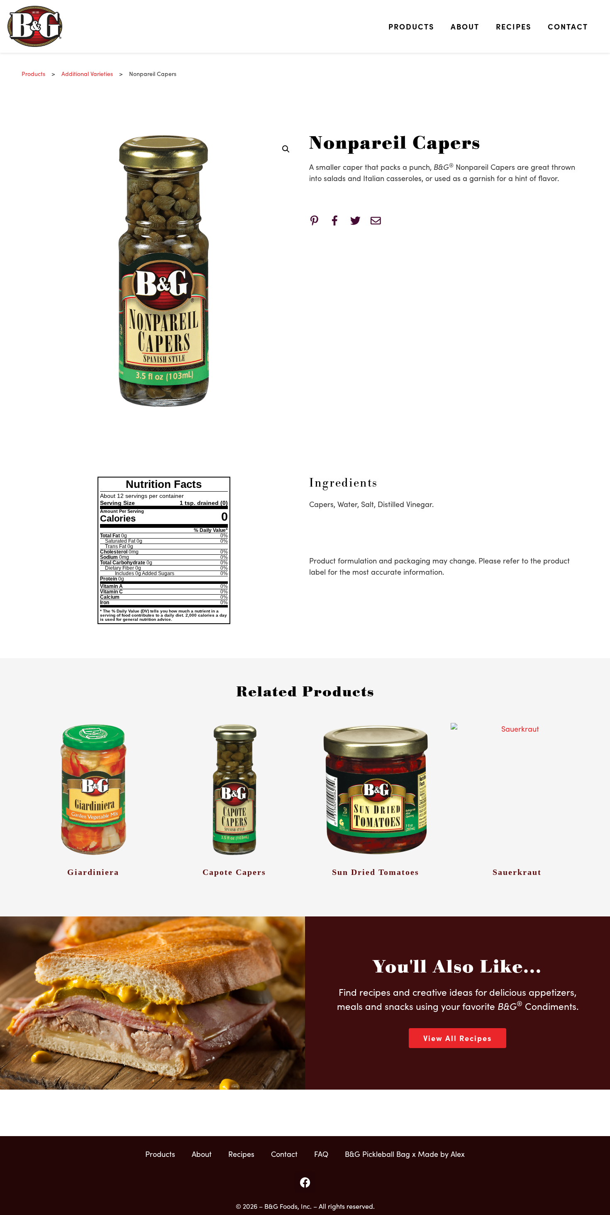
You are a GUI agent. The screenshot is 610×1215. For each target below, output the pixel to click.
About (465, 26)
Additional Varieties (87, 73)
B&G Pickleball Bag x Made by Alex (405, 1154)
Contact (568, 26)
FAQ (321, 1154)
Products (411, 26)
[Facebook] (305, 1182)
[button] (285, 149)
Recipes (513, 26)
